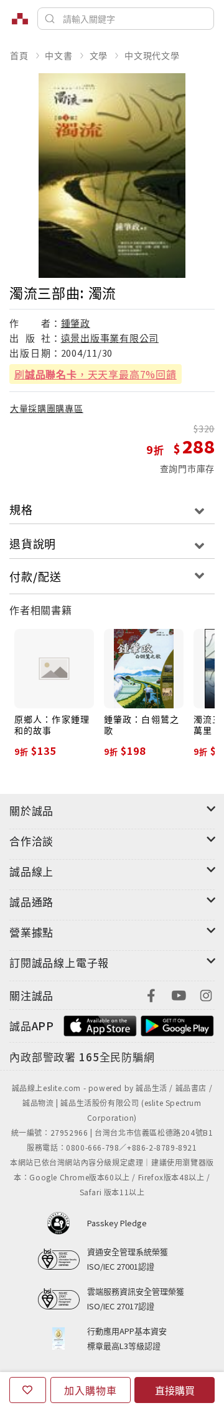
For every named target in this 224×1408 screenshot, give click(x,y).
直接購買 (175, 1390)
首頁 (19, 55)
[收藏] (27, 1390)
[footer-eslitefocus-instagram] (206, 993)
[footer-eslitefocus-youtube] (178, 993)
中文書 (58, 55)
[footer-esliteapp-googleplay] (177, 1024)
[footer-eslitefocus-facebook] (151, 993)
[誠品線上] (20, 18)
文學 (99, 55)
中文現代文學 (152, 55)
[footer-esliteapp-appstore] (100, 1024)
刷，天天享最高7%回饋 (95, 374)
